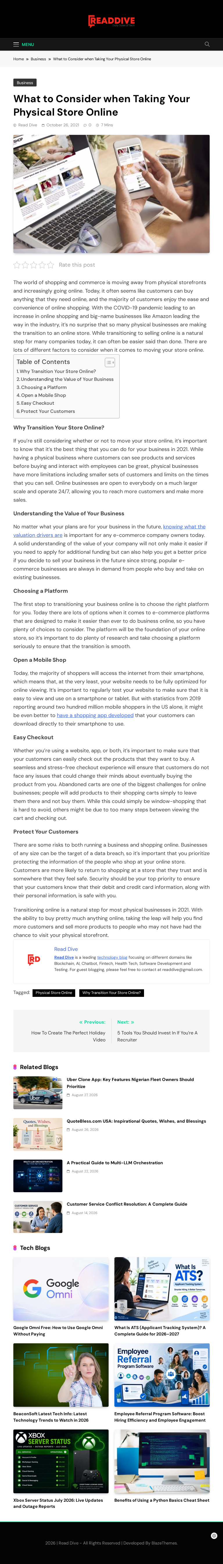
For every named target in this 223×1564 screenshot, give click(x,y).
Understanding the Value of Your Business (67, 379)
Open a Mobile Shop (43, 395)
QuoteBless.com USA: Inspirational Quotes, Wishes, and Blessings (136, 1121)
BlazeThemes (164, 1543)
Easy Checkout (37, 403)
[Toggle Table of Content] (107, 362)
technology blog (112, 957)
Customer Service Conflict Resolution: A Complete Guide (127, 1204)
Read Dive (27, 125)
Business (25, 82)
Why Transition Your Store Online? (58, 371)
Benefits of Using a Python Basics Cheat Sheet (161, 1500)
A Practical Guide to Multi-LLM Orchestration (115, 1163)
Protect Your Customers (48, 411)
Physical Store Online (54, 992)
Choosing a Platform (44, 387)
